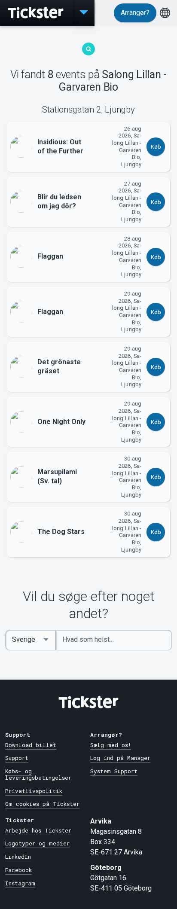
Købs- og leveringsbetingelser (38, 774)
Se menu (84, 13)
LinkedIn (18, 856)
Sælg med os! (110, 744)
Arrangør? (135, 13)
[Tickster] (36, 13)
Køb (156, 146)
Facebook (18, 869)
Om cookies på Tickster (42, 803)
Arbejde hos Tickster (38, 830)
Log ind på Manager (120, 757)
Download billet (30, 744)
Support (16, 757)
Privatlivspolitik (33, 790)
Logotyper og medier (37, 843)
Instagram (20, 883)
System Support (113, 771)
